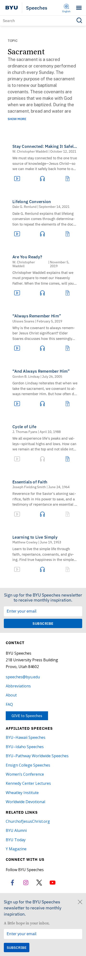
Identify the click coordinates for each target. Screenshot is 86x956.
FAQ (9, 704)
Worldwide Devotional (25, 802)
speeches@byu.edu (23, 677)
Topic (12, 41)
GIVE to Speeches (26, 715)
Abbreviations (18, 686)
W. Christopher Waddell (30, 151)
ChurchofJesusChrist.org (28, 821)
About (11, 695)
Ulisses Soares (23, 321)
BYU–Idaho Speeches (25, 747)
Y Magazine (16, 849)
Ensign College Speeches (28, 765)
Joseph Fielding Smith (29, 487)
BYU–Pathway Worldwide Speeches (37, 756)
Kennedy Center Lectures (28, 783)
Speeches (36, 8)
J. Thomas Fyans (24, 432)
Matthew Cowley (25, 542)
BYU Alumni (16, 830)
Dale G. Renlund (24, 207)
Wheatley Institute (22, 792)
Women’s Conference (25, 774)
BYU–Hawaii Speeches (25, 737)
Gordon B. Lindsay (26, 376)
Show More (17, 119)
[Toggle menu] (79, 8)
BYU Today (16, 840)
